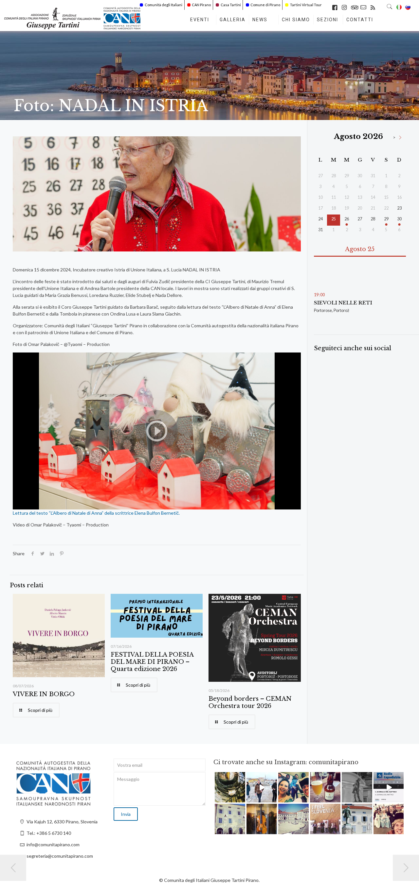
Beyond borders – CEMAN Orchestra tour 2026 (250, 702)
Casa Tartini (231, 5)
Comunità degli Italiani (163, 5)
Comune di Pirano (265, 5)
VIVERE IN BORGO (44, 694)
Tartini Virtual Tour (306, 5)
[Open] (230, 787)
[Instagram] (241, 798)
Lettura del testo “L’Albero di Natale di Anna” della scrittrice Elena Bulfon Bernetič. (96, 513)
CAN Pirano (201, 5)
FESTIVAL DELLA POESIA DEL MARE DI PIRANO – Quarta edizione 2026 (152, 662)
